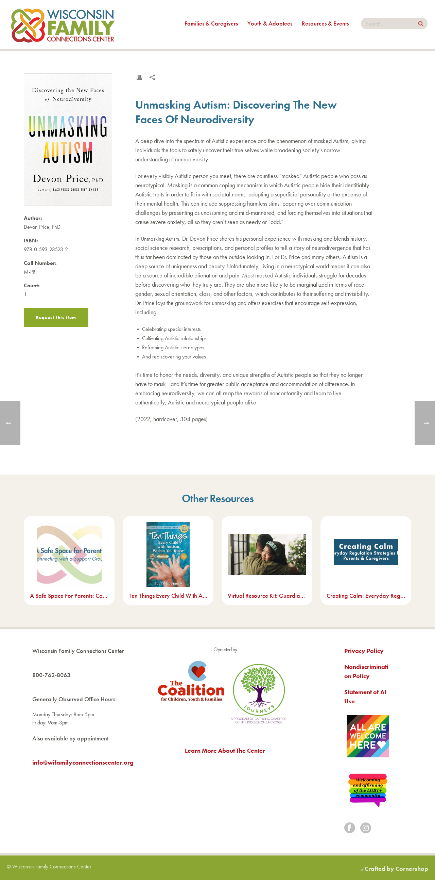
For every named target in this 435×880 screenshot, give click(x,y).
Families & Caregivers (211, 23)
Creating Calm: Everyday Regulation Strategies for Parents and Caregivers (366, 595)
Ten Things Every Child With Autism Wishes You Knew (168, 595)
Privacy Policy (364, 651)
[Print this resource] (139, 77)
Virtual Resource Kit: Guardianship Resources (267, 595)
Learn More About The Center (225, 750)
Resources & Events (325, 23)
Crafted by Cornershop (396, 869)
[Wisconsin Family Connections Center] (63, 24)
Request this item (56, 317)
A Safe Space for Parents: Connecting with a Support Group (69, 595)
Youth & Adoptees (269, 23)
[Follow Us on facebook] (349, 828)
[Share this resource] (152, 77)
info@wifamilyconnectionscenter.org (83, 762)
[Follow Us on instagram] (365, 828)
